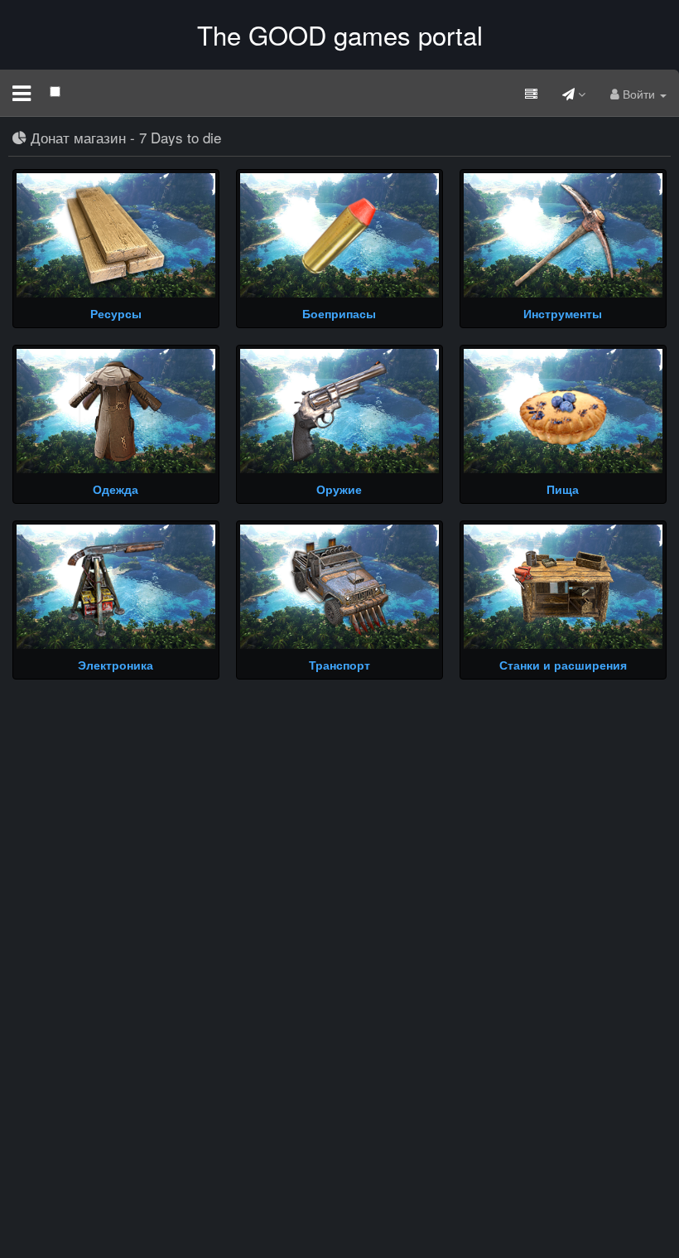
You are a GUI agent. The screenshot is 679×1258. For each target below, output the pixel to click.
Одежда (115, 489)
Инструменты (562, 313)
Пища (563, 489)
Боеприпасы (339, 313)
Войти (638, 93)
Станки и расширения (563, 664)
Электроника (115, 664)
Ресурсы (116, 313)
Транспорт (339, 664)
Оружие (339, 489)
